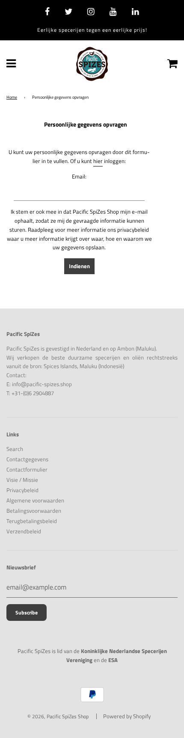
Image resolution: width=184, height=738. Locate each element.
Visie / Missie (22, 479)
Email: (79, 176)
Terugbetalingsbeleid (31, 521)
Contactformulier (26, 469)
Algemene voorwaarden (35, 500)
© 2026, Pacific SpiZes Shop (58, 716)
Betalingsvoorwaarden (33, 510)
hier (98, 161)
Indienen (79, 266)
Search (14, 449)
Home (11, 97)
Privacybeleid (22, 490)
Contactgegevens (27, 459)
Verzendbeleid (23, 531)
